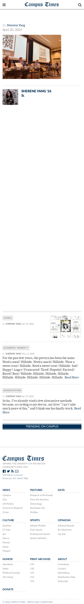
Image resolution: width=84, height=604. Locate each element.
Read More (72, 377)
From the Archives (39, 499)
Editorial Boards (66, 525)
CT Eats (6, 530)
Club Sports (36, 530)
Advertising (63, 573)
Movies (6, 542)
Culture (8, 520)
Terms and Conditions (40, 602)
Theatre (6, 551)
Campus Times (42, 4)
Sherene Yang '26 (36, 91)
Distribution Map (66, 577)
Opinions (64, 520)
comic (8, 318)
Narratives (8, 564)
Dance (6, 538)
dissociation (12, 390)
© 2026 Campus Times (14, 602)
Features (36, 490)
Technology (36, 504)
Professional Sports (40, 534)
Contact (62, 568)
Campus (7, 495)
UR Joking (8, 577)
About (62, 559)
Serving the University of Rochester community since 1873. (24, 465)
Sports (35, 520)
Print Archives (40, 559)
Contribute (63, 564)
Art (4, 534)
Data (61, 490)
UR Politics (8, 504)
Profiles (34, 512)
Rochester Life (37, 508)
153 (32, 581)
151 (32, 573)
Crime (6, 512)
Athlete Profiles (38, 525)
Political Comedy (11, 573)
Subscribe (63, 581)
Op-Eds (62, 534)
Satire (5, 568)
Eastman (7, 525)
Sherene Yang (16, 25)
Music (6, 547)
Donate (8, 589)
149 (32, 564)
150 (32, 568)
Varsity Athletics (38, 538)
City (5, 499)
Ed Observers (64, 530)
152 (32, 577)
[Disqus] (42, 159)
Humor (8, 559)
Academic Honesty (16, 348)
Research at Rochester (41, 495)
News (6, 490)
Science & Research (13, 508)
